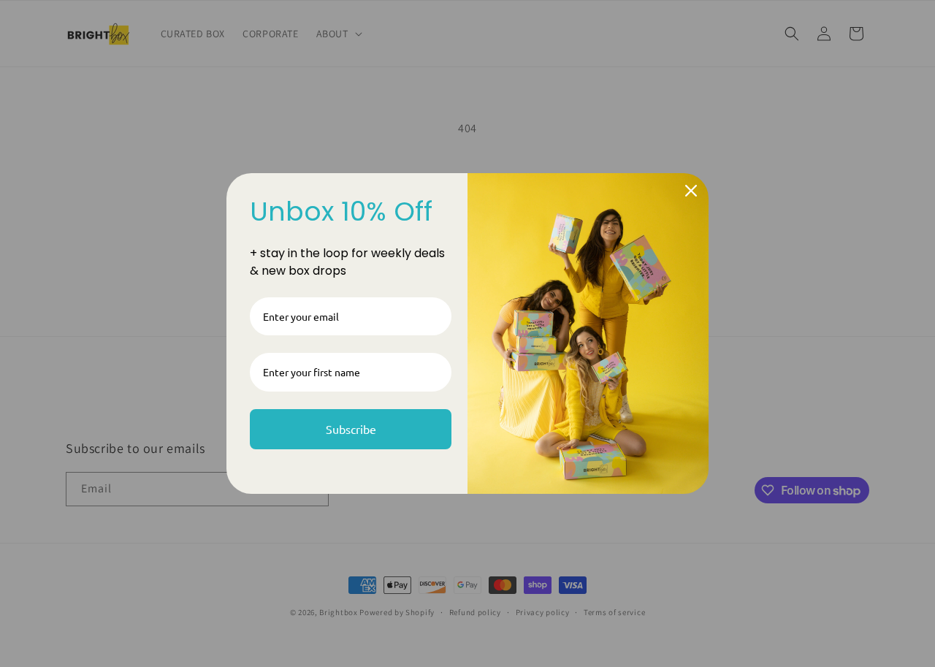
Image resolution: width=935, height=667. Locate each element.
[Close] (691, 190)
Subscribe (351, 429)
